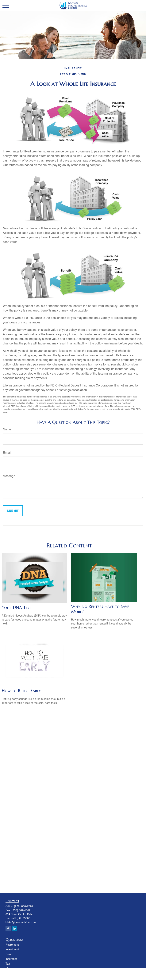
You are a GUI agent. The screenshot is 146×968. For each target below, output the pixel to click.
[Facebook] (8, 928)
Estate (9, 954)
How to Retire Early (21, 690)
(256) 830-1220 (23, 906)
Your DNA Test (16, 607)
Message (9, 476)
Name (7, 429)
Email (7, 452)
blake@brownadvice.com (21, 922)
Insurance (11, 959)
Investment (12, 949)
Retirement (12, 944)
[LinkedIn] (14, 928)
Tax (8, 963)
